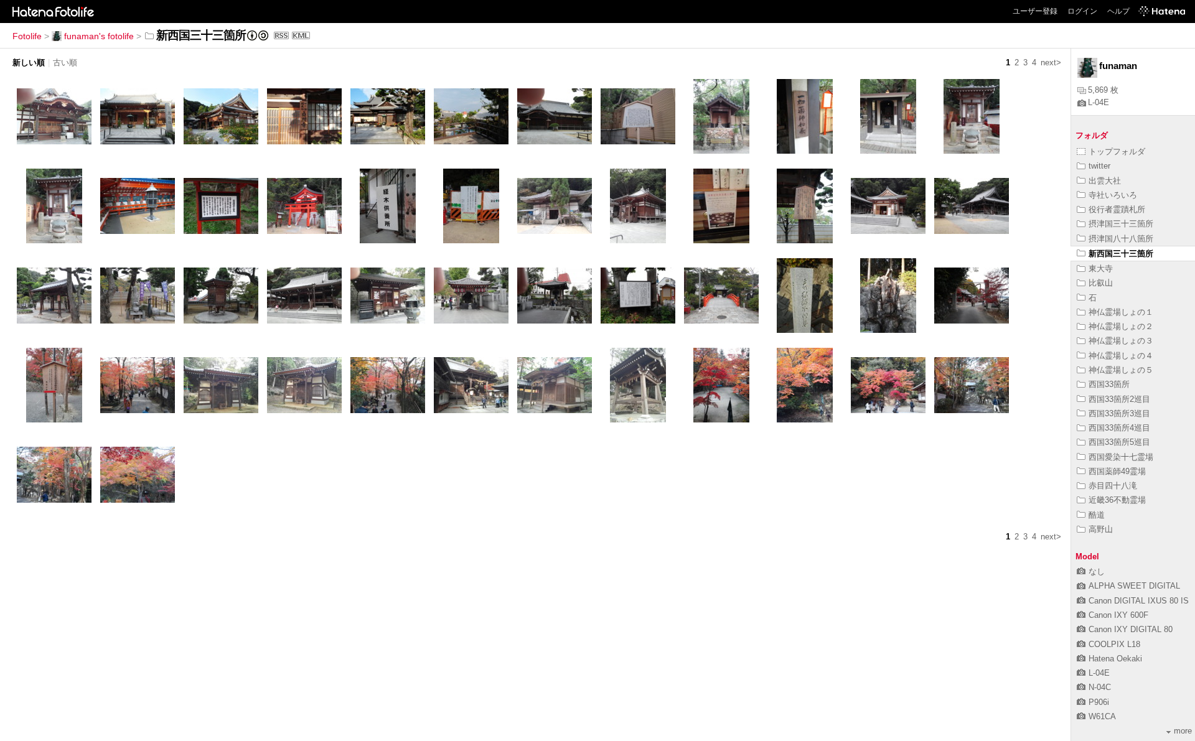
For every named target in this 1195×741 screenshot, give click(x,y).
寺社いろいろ (1113, 195)
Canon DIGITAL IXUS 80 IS (1139, 600)
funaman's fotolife (99, 36)
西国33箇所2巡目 (1119, 399)
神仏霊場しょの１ (1121, 312)
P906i (1099, 702)
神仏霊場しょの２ (1121, 326)
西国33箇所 (1109, 384)
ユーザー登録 (1035, 11)
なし (1097, 571)
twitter (1099, 165)
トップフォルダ (1117, 151)
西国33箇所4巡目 (1119, 427)
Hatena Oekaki (1115, 658)
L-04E (1098, 102)
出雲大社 (1105, 180)
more (1183, 730)
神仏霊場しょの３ (1121, 340)
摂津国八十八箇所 (1121, 238)
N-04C (1100, 687)
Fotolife (27, 36)
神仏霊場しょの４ (1121, 355)
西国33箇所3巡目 (1119, 413)
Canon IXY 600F (1118, 615)
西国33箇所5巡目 (1119, 442)
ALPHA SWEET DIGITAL (1134, 585)
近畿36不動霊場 (1117, 500)
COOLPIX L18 (1114, 644)
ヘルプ (1118, 11)
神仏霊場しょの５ (1121, 370)
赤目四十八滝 (1113, 485)
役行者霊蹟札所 (1117, 209)
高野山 (1101, 529)
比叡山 (1101, 282)
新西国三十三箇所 (1121, 253)
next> (1051, 62)
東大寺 (1101, 268)
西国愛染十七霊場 (1121, 457)
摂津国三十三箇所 (1121, 223)
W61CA (1102, 716)
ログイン (1082, 11)
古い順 (65, 62)
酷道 (1097, 515)
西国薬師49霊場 (1117, 471)
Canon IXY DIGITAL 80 (1131, 629)
